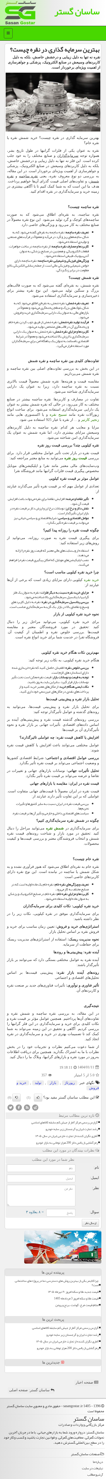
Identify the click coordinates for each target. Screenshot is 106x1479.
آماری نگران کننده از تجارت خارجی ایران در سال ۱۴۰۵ (67, 1136)
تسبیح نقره (58, 415)
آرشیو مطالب (95, 1475)
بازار (53, 1083)
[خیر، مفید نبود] (16, 1097)
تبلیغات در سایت (92, 1468)
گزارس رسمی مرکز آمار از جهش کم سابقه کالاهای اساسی (64, 1122)
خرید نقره (91, 580)
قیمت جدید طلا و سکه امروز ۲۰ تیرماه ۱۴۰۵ (73, 1292)
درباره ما (98, 1462)
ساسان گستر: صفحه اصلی (30, 1390)
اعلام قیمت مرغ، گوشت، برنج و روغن (77, 1305)
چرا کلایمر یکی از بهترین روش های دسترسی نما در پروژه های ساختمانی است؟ (57, 1283)
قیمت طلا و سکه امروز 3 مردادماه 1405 (76, 1298)
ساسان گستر (77, 11)
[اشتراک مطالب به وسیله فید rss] (27, 1107)
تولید (38, 1083)
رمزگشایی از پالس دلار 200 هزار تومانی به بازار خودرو (67, 1143)
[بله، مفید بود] (38, 1097)
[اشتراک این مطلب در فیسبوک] (18, 1107)
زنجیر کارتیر (90, 420)
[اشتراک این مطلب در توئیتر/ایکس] (10, 1107)
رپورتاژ (70, 1083)
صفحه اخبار (85, 1382)
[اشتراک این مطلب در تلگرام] (35, 1107)
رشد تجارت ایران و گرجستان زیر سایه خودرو (72, 1129)
